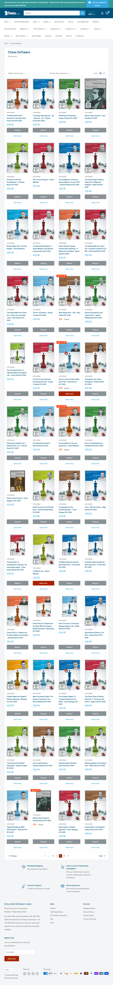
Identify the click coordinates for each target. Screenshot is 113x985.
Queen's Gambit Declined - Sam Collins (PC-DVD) (68, 764)
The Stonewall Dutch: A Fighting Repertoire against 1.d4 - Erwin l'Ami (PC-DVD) (17, 372)
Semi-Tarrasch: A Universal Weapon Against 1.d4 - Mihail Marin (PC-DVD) (69, 626)
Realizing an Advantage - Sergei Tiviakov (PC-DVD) (68, 116)
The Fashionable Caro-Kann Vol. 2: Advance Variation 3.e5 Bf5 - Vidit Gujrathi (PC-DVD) (95, 248)
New (6, 22)
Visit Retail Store (56, 912)
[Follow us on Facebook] (24, 973)
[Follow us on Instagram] (33, 973)
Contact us (79, 36)
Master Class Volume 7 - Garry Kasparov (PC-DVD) (17, 499)
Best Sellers (59, 22)
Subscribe (12, 959)
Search (53, 908)
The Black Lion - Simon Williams (41, 572)
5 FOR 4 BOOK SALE (21, 22)
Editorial (58, 36)
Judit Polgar (36, 36)
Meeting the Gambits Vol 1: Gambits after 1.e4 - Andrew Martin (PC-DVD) (17, 445)
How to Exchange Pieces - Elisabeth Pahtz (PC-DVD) (94, 444)
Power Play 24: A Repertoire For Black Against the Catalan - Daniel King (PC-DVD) (17, 635)
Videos (96, 29)
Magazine (23, 29)
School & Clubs (10, 29)
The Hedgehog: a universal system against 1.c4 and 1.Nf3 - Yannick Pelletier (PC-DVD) (69, 182)
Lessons (48, 36)
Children (95, 22)
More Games (20, 36)
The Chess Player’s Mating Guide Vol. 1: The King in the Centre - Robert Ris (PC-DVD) (95, 699)
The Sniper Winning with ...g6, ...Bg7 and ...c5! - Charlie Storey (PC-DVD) (43, 118)
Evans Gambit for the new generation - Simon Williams (69, 444)
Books (46, 22)
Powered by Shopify (11, 978)
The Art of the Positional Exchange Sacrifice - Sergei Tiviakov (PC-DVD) (43, 381)
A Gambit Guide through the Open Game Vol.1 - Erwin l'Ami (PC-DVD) (95, 564)
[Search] (82, 13)
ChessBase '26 (83, 22)
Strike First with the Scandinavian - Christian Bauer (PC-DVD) (15, 182)
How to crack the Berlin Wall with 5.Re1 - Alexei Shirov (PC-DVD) (69, 381)
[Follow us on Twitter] (28, 973)
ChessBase (11, 112)
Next (101, 856)
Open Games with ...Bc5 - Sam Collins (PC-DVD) (69, 314)
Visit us (69, 36)
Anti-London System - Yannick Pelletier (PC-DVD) (42, 764)
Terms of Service (89, 919)
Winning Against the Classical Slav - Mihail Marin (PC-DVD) (95, 764)
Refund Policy (88, 912)
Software (84, 29)
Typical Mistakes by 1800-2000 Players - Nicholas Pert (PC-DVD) (17, 829)
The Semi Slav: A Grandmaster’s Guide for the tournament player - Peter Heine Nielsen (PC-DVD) (17, 566)
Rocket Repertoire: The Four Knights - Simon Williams (17, 247)
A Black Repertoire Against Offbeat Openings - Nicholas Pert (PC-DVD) (17, 699)
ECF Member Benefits (58, 915)
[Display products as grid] (101, 73)
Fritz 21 (70, 22)
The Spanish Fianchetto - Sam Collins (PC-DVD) (42, 444)
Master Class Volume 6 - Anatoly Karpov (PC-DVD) (42, 819)
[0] (106, 13)
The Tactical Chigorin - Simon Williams (43, 181)
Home (6, 43)
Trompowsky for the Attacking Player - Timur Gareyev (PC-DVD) (68, 509)
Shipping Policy (89, 908)
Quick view (17, 136)
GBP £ (7, 970)
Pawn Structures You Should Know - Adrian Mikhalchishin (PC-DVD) (43, 509)
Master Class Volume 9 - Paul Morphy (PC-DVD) (95, 117)
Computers (69, 29)
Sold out (18, 130)
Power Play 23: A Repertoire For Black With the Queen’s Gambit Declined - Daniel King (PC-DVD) (43, 627)
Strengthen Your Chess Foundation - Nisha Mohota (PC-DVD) (94, 381)
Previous (13, 856)
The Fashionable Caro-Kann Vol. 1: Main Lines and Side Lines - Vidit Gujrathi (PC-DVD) (16, 316)
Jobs (52, 922)
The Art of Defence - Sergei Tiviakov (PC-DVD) (43, 314)
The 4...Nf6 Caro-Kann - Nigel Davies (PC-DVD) (95, 508)
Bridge (7, 36)
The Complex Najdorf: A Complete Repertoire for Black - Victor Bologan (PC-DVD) (68, 700)
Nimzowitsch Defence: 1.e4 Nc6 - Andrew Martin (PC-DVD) (94, 635)
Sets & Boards (38, 29)
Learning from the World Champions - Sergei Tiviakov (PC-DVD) (17, 765)
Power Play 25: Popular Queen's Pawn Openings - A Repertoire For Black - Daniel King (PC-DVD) (69, 250)
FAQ (51, 919)
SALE (35, 22)
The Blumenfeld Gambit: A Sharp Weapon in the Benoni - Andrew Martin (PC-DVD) (43, 248)
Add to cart (69, 394)
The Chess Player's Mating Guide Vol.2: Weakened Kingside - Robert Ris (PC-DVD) (94, 183)
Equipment (55, 29)
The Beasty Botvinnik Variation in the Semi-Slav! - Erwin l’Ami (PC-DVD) (17, 118)
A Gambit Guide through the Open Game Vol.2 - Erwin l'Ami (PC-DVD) (69, 564)
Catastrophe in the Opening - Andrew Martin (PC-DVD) (95, 828)
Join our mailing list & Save (99, 3)
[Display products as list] (104, 73)
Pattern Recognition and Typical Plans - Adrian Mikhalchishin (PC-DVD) (93, 315)
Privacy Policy (88, 915)
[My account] (102, 13)
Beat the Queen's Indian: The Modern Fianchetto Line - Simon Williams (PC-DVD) (43, 699)
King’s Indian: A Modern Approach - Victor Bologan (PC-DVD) (68, 829)
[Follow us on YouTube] (37, 973)
